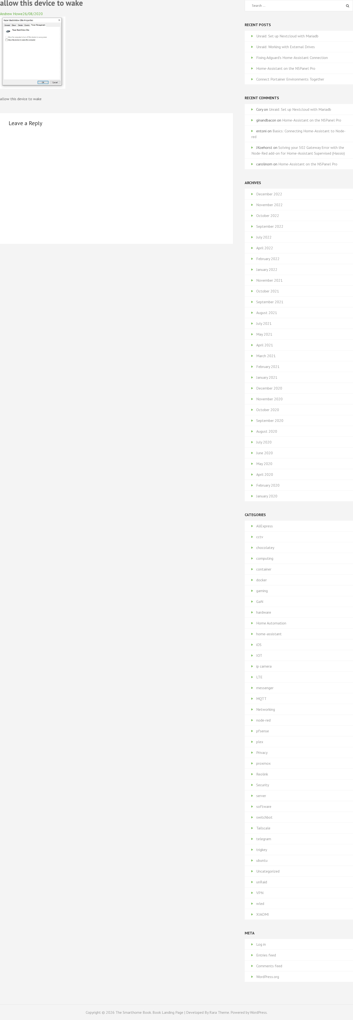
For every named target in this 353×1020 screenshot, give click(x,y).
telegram (263, 838)
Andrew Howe (11, 13)
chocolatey (265, 547)
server (261, 795)
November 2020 (269, 398)
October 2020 (267, 409)
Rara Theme (219, 1012)
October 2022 (267, 215)
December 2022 (269, 194)
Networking (265, 709)
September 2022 (269, 226)
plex (259, 741)
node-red (263, 720)
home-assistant (269, 633)
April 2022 (264, 247)
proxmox (263, 763)
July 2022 (264, 237)
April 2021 (264, 345)
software (263, 806)
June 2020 (264, 452)
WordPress (258, 1012)
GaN (259, 601)
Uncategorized (268, 871)
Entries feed (266, 955)
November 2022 (269, 204)
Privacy (262, 752)
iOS (259, 644)
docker (261, 579)
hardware (263, 612)
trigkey (261, 849)
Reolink (262, 774)
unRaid (261, 882)
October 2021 (267, 291)
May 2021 (264, 334)
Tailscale (263, 828)
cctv (259, 536)
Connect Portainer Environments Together (290, 79)
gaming (262, 590)
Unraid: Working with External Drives (285, 46)
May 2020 (264, 463)
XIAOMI (262, 914)
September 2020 (269, 420)
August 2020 (266, 431)
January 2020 (266, 496)
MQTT (261, 698)
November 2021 (269, 280)
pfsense (262, 731)
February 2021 (268, 366)
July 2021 (264, 323)
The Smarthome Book (133, 1012)
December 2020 (269, 388)
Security (262, 784)
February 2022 (268, 258)
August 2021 (266, 312)
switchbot (264, 817)
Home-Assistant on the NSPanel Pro (285, 68)
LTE (259, 677)
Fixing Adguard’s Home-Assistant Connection (292, 57)
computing (264, 558)
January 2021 (266, 377)
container (263, 569)
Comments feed (269, 965)
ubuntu (262, 860)
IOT (259, 655)
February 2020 (268, 485)
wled (260, 903)
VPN (259, 892)
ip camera (264, 666)
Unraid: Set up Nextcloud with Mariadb (287, 36)
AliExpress (264, 526)
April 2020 (264, 474)
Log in (261, 944)
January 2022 (266, 269)
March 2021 (266, 355)
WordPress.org (267, 976)
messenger (265, 687)
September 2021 (269, 301)
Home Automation (271, 623)
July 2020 (264, 442)
